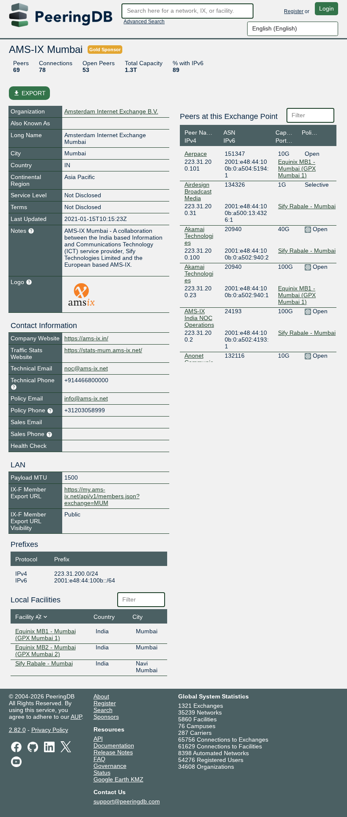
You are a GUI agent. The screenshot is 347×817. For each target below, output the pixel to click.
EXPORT (29, 93)
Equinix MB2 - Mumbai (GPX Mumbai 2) (45, 650)
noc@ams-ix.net (86, 368)
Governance (110, 765)
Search (103, 710)
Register (293, 11)
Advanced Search (144, 22)
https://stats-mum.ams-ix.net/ (103, 350)
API (98, 738)
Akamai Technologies (199, 236)
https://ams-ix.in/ (86, 338)
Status (102, 772)
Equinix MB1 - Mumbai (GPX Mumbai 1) (45, 634)
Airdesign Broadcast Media (198, 191)
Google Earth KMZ (118, 779)
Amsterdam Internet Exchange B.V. (111, 111)
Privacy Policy (49, 729)
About (101, 696)
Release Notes (113, 752)
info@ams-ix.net (86, 398)
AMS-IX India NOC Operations (199, 318)
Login (326, 8)
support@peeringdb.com (127, 801)
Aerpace (196, 153)
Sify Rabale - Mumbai (44, 663)
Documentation (114, 745)
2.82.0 (17, 729)
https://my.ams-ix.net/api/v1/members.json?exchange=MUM (102, 496)
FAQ (99, 759)
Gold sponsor (105, 49)
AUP (76, 716)
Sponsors (106, 716)
